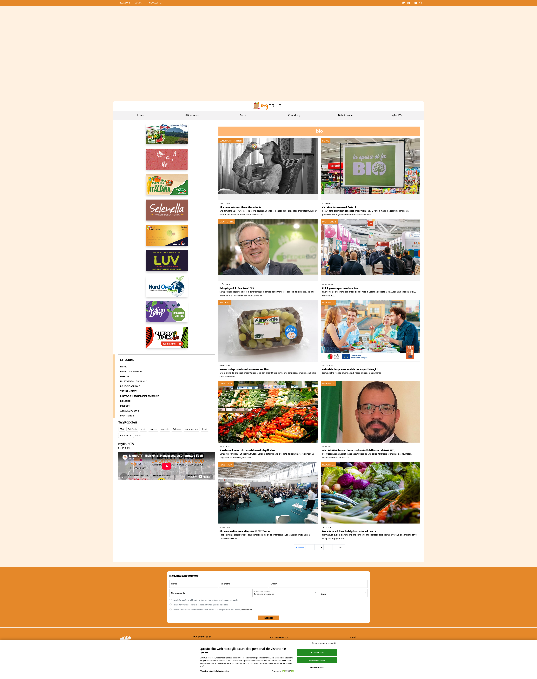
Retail (123, 366)
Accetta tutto (317, 652)
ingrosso (153, 429)
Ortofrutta (132, 429)
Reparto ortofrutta (131, 371)
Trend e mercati (128, 391)
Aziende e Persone (129, 410)
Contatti (351, 637)
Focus (243, 115)
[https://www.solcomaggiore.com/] (166, 161)
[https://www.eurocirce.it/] (166, 136)
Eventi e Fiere (127, 415)
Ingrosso (125, 376)
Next (341, 547)
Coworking (294, 115)
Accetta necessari (317, 660)
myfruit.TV (396, 115)
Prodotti (125, 406)
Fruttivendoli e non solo (133, 381)
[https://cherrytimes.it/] (166, 339)
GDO (122, 429)
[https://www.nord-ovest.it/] (166, 288)
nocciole (165, 429)
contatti (139, 2)
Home (140, 115)
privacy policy (246, 610)
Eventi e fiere (227, 221)
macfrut (138, 435)
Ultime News (191, 115)
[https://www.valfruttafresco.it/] (166, 187)
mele (143, 429)
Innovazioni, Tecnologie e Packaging (139, 396)
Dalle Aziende (345, 115)
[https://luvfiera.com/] (166, 263)
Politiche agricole (130, 386)
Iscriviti (268, 617)
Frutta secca (125, 435)
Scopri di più (124, 447)
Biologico (125, 401)
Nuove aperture (191, 429)
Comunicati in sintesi (231, 140)
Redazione (124, 2)
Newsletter (155, 2)
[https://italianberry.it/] (166, 314)
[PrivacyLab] (288, 671)
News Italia (328, 302)
